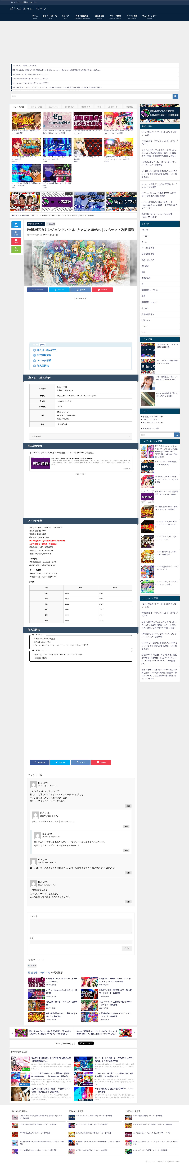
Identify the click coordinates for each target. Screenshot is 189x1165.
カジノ (144, 332)
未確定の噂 (146, 278)
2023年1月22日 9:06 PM (47, 862)
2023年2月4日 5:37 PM (46, 885)
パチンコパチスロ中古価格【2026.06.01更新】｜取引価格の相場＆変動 (159, 194)
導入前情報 (41, 366)
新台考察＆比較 (148, 254)
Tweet (16, 226)
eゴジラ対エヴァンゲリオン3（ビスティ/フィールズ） (31, 78)
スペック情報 (42, 360)
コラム (144, 242)
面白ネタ (145, 230)
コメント (34, 916)
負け (143, 272)
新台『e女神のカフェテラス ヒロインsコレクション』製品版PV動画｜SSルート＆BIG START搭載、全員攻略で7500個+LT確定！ (57, 87)
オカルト (145, 308)
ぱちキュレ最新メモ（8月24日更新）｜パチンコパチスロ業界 (159, 185)
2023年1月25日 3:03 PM (51, 837)
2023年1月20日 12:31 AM (47, 786)
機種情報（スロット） (151, 302)
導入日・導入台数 (45, 350)
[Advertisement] (94, 40)
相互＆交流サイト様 (151, 428)
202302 (52, 224)
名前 (32, 938)
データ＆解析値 (148, 248)
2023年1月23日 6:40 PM (49, 816)
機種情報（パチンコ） (36, 224)
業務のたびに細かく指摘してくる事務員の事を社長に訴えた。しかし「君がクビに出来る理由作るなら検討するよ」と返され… (56, 70)
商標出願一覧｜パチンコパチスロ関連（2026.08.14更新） (157, 215)
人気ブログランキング (152, 422)
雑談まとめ (146, 320)
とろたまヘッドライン (152, 416)
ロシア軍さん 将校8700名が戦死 (24, 65)
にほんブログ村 (149, 419)
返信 (128, 806)
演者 (143, 296)
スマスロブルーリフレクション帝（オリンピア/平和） (31, 83)
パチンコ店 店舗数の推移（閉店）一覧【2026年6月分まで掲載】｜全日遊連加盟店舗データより (159, 205)
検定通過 (145, 266)
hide (42, 345)
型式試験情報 (42, 355)
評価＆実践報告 (148, 314)
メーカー (145, 236)
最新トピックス (148, 260)
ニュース (145, 326)
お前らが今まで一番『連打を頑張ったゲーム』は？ (30, 74)
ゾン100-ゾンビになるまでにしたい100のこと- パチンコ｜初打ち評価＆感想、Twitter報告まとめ (159, 174)
